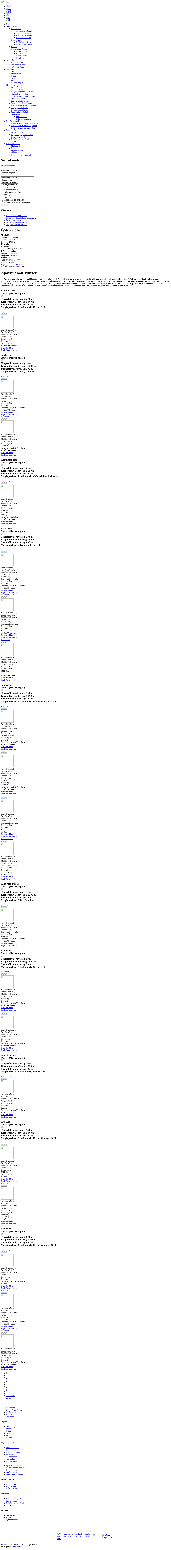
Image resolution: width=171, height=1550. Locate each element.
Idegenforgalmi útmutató (15, 85)
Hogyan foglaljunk (13, 1498)
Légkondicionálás (11, 190)
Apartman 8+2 (7, 1331)
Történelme (10, 1459)
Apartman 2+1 (7, 1143)
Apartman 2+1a (7, 751)
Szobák (14, 47)
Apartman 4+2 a (7, 1250)
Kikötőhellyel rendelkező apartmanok (21, 218)
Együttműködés (17, 150)
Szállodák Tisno (17, 67)
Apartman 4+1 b (7, 1290)
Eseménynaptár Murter (20, 101)
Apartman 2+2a (7, 972)
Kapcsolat (15, 148)
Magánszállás (11, 26)
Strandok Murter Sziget (20, 94)
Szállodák (10, 60)
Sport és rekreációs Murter (21, 103)
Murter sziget (16, 74)
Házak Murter (21, 56)
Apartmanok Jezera (23, 33)
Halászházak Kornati (24, 42)
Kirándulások (11, 1484)
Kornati (9, 1438)
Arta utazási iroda (13, 144)
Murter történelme (18, 98)
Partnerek (15, 153)
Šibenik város (21, 117)
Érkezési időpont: (8, 166)
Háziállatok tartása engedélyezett (17, 202)
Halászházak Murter (24, 44)
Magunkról (15, 146)
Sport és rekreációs (13, 1465)
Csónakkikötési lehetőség (14, 200)
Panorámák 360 (17, 89)
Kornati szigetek (17, 83)
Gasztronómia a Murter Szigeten (24, 96)
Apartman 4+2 (7, 417)
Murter (13, 71)
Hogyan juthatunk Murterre (22, 92)
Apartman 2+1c (7, 839)
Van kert (7, 197)
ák (21, 1410)
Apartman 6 (5, 640)
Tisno (13, 78)
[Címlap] (5, 2)
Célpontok (10, 69)
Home (8, 24)
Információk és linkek (19, 112)
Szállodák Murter (18, 65)
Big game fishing (13, 1486)
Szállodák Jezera (17, 62)
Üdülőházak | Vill (13, 1410)
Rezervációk (11, 130)
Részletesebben (7, 348)
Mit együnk (15, 114)
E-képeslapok (11, 1472)
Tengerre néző (9, 187)
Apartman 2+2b (7, 1012)
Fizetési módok (17, 132)
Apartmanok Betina (24, 31)
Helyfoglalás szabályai (20, 139)
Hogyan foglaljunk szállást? (22, 135)
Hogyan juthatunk (13, 1452)
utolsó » (9, 1398)
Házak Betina (21, 51)
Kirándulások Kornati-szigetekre (24, 126)
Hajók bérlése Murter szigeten (23, 128)
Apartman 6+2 (7, 312)
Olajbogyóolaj (11, 1470)
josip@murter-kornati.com (13, 264)
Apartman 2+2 (7, 376)
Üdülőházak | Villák (19, 49)
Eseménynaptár (12, 1461)
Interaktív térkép (17, 87)
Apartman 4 (5, 481)
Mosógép (7, 195)
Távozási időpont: (8, 173)
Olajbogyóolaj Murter (19, 108)
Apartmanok (16, 29)
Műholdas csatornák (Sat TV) (15, 192)
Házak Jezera (21, 53)
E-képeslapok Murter (19, 110)
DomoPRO (18, 1547)
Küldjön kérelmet (18, 137)
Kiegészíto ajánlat (13, 121)
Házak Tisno (21, 58)
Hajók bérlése (11, 1489)
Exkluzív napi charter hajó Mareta (24, 123)
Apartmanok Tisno (23, 38)
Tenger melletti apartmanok (17, 222)
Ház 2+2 (4, 905)
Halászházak (16, 40)
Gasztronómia (11, 1457)
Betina (13, 76)
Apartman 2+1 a (7, 550)
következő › (10, 1396)
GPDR (9, 1505)
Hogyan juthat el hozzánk (21, 155)
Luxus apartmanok (13, 220)
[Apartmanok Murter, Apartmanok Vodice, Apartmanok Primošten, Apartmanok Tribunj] (75, 1539)
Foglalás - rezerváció (9, 350)
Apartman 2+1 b (7, 595)
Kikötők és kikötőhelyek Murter (23, 105)
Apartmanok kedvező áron (16, 216)
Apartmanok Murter (24, 35)
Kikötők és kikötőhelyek (15, 1468)
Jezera (13, 80)
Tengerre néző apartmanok (16, 225)
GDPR (14, 141)
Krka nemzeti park (23, 119)
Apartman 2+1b (7, 796)
